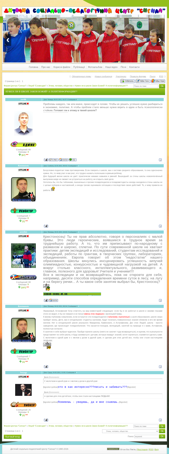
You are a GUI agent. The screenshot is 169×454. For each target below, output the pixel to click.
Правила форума (138, 76)
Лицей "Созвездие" (37, 86)
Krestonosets (23, 166)
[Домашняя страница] (63, 159)
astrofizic (23, 232)
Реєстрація (142, 449)
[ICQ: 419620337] (72, 159)
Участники (121, 76)
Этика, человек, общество (60, 86)
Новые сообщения (103, 76)
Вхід (157, 449)
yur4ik (23, 99)
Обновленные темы (81, 76)
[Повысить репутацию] (19, 155)
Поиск (152, 76)
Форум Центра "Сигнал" (15, 86)
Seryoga (23, 372)
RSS (161, 76)
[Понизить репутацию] (27, 155)
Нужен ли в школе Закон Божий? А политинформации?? (101, 86)
